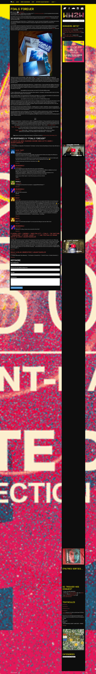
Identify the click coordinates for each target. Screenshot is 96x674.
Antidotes (48, 18)
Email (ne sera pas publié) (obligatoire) (19, 267)
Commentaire (14, 277)
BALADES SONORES (72, 592)
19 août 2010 (13, 238)
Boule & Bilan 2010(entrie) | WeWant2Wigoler (28, 252)
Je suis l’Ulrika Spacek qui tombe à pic (70, 36)
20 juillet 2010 (18, 183)
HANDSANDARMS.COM (70, 595)
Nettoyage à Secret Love (68, 29)
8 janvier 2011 (13, 254)
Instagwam (65, 610)
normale (49, 125)
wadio (64, 612)
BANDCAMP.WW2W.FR (67, 596)
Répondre (13, 147)
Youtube (64, 625)
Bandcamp (65, 604)
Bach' (18, 198)
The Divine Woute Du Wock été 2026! (70, 28)
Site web (12, 272)
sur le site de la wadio (67, 613)
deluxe (54, 125)
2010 (56, 135)
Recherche (81, 20)
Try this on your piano (39, 13)
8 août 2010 (18, 199)
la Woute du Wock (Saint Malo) (49, 135)
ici (17, 122)
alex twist (20, 150)
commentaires (20, 12)
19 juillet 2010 (18, 152)
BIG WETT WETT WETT (67, 35)
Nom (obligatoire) (14, 262)
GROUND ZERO (73, 594)
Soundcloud (65, 606)
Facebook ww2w (66, 608)
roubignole (20, 165)
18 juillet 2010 (13, 144)
